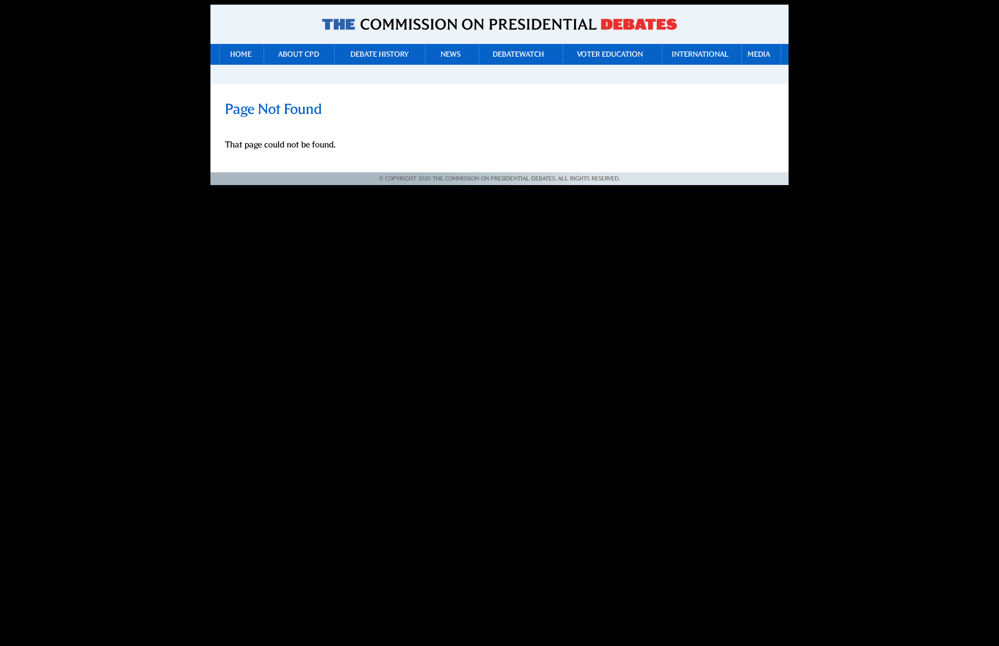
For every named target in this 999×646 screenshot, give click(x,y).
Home (240, 54)
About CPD (298, 54)
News (451, 54)
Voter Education (610, 54)
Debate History (379, 54)
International (700, 54)
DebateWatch (518, 54)
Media (759, 54)
